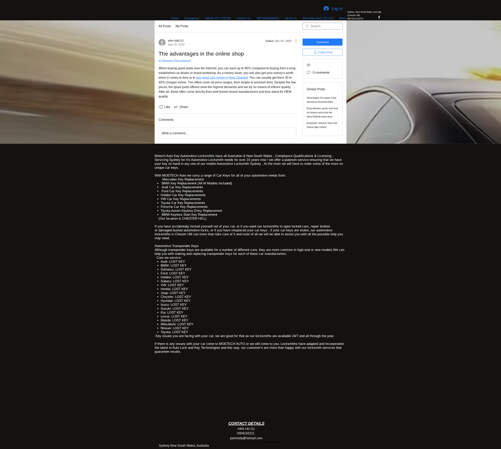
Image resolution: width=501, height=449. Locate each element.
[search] (322, 26)
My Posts (182, 26)
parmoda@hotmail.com (246, 438)
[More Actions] (294, 41)
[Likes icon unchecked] (161, 107)
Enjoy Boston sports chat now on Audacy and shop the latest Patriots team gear (322, 112)
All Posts (165, 26)
